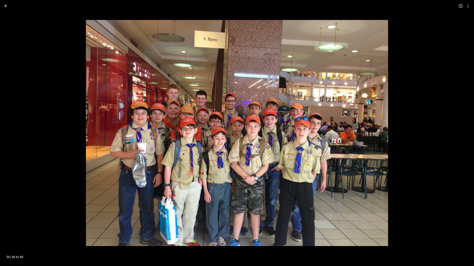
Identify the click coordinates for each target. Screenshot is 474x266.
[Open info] (460, 6)
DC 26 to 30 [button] (15, 257)
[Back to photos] (5, 5)
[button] (10, 133)
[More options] (468, 6)
